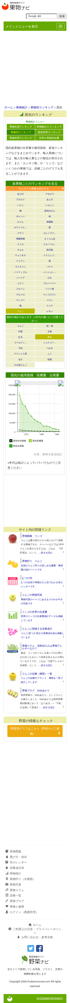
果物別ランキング (42, 107)
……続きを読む (44, 552)
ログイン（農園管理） (24, 912)
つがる (49, 347)
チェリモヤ (20, 255)
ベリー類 (49, 288)
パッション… (49, 271)
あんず (49, 199)
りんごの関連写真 (32, 594)
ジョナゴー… (49, 342)
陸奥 (50, 359)
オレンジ (20, 216)
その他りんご (20, 364)
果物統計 (21, 107)
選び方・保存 (18, 857)
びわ (50, 277)
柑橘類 (49, 221)
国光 (50, 336)
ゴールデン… (20, 342)
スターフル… (49, 244)
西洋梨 (49, 249)
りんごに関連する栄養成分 (37, 628)
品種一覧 (15, 895)
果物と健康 (17, 906)
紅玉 (20, 336)
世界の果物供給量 (49, 138)
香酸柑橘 (20, 238)
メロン (49, 299)
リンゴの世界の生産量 (34, 611)
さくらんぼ (49, 238)
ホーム (8, 107)
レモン (49, 311)
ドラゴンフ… (49, 255)
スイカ (20, 244)
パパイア (20, 277)
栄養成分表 (17, 868)
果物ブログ (17, 901)
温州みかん (49, 210)
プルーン (20, 288)
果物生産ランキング (21, 126)
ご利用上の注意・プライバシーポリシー (37, 931)
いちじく (49, 205)
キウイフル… (20, 227)
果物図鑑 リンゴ (32, 536)
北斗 (20, 359)
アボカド (20, 199)
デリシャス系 (20, 353)
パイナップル (20, 271)
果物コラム (17, 890)
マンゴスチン (49, 294)
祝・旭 (49, 325)
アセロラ (49, 193)
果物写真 (15, 884)
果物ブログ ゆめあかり (36, 690)
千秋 (20, 347)
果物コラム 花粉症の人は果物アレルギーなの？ (42, 647)
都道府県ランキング (49, 132)
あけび (20, 193)
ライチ (49, 305)
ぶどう (20, 283)
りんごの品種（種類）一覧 (37, 673)
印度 (20, 331)
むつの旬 (27, 578)
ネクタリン (20, 266)
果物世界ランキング (21, 138)
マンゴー (20, 299)
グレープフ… (49, 232)
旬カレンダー (18, 862)
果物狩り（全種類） (23, 879)
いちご (20, 205)
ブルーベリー (49, 283)
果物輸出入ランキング (49, 126)
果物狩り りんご (32, 561)
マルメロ (20, 294)
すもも (20, 249)
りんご (20, 311)
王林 (50, 331)
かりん (20, 221)
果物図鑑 (15, 851)
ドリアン (20, 260)
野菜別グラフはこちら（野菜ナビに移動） (35, 731)
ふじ (50, 353)
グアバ (20, 232)
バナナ (49, 266)
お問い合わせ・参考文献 (37, 937)
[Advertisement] (35, 68)
